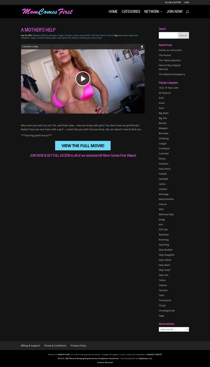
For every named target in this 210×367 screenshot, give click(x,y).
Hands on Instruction (170, 50)
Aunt (161, 108)
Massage (163, 194)
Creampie (164, 148)
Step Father (165, 259)
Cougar (60, 35)
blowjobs (25, 38)
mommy (82, 38)
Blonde (163, 123)
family (47, 38)
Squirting (164, 244)
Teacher (163, 290)
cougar (33, 38)
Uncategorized (167, 310)
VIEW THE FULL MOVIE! (83, 145)
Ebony (162, 158)
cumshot (40, 38)
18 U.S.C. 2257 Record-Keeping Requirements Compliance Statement (88, 358)
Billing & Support (173, 2)
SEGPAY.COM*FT (154, 354)
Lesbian (163, 189)
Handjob (163, 178)
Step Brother (166, 249)
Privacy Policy (78, 345)
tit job (99, 38)
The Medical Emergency (172, 74)
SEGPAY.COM (64, 354)
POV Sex (95, 35)
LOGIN (186, 2)
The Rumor (165, 55)
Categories (131, 12)
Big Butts (37, 35)
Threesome (165, 300)
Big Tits (45, 35)
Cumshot (68, 35)
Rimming (164, 239)
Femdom (163, 163)
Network (151, 12)
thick (94, 38)
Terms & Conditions (55, 345)
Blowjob (52, 35)
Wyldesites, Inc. (146, 358)
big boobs (133, 35)
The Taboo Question (170, 60)
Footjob (163, 173)
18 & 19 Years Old (168, 87)
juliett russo (56, 38)
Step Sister (165, 269)
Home (113, 12)
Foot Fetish (165, 168)
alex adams (123, 35)
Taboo (102, 35)
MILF (89, 35)
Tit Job (109, 35)
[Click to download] (142, 46)
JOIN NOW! (174, 12)
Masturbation (166, 199)
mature (82, 35)
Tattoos (163, 285)
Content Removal (105, 362)
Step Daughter (167, 254)
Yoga (161, 315)
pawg (162, 219)
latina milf (67, 38)
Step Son (163, 275)
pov (89, 38)
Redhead (164, 234)
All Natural (165, 92)
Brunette (163, 133)
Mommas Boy (166, 214)
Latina (75, 35)
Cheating (164, 138)
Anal (161, 97)
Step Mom (164, 265)
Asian (162, 102)
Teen (161, 295)
